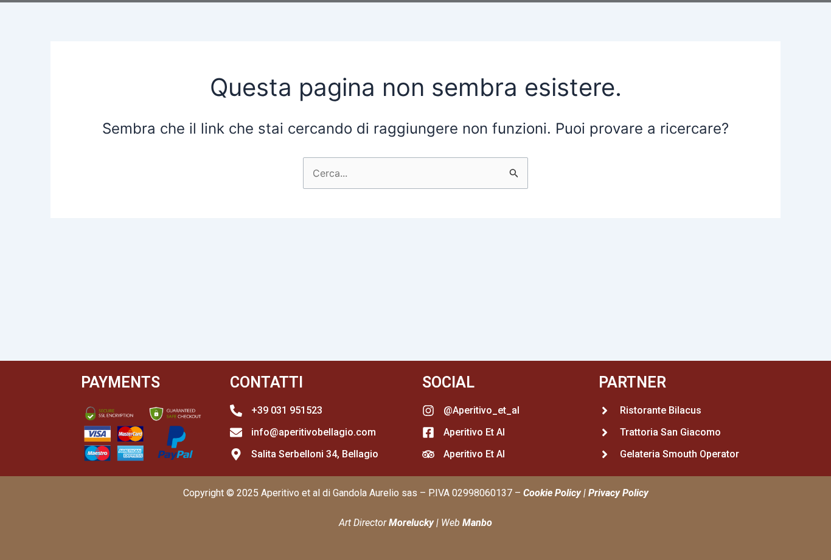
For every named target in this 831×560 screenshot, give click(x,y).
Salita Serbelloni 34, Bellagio (314, 454)
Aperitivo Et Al (474, 432)
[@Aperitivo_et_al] (428, 411)
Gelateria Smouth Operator (679, 454)
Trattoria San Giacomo (670, 432)
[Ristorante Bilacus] (605, 411)
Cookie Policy (552, 493)
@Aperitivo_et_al (481, 410)
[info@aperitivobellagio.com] (236, 432)
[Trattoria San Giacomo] (605, 432)
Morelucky (411, 522)
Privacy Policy (618, 493)
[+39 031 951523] (236, 411)
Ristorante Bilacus (660, 410)
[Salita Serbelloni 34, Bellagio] (236, 454)
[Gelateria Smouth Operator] (605, 454)
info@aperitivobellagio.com (313, 432)
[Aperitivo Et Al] (428, 432)
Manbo (477, 522)
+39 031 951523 (286, 410)
